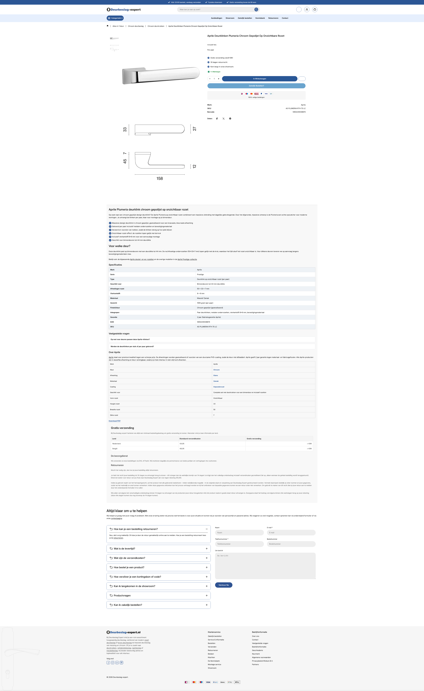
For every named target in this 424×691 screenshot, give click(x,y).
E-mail (270, 527)
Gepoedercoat (218, 387)
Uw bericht (219, 550)
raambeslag (136, 648)
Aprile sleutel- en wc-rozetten (142, 259)
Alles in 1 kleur (118, 26)
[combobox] (218, 9)
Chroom (216, 370)
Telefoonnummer (221, 539)
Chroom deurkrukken (156, 26)
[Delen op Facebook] (217, 118)
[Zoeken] (256, 9)
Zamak (216, 381)
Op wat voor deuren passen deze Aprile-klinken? (130, 339)
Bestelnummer (272, 539)
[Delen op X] (223, 118)
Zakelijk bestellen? (256, 86)
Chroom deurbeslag (136, 26)
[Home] (108, 26)
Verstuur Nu (224, 585)
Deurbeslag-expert (120, 677)
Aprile (111, 357)
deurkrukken (111, 648)
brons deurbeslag (125, 643)
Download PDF (115, 421)
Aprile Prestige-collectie (187, 259)
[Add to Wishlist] (302, 79)
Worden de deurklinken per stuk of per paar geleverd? (132, 346)
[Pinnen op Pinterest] (230, 118)
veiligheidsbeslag (124, 648)
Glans (215, 375)
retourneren (118, 538)
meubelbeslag (112, 651)
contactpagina (116, 518)
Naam (217, 527)
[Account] (306, 9)
